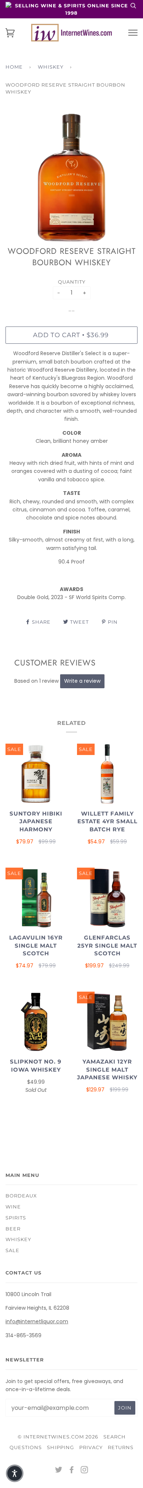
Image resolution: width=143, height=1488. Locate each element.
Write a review (82, 681)
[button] (14, 1473)
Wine (13, 1207)
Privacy (91, 1447)
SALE (12, 1250)
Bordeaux (21, 1196)
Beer (13, 1229)
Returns (120, 1447)
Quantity (71, 282)
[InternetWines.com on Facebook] (72, 1471)
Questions (26, 1447)
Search (114, 1437)
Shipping (60, 1447)
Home (14, 67)
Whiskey (50, 67)
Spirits (16, 1218)
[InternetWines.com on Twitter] (59, 1471)
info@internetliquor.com (37, 1321)
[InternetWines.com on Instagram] (84, 1471)
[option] (72, 178)
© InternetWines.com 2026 (58, 1437)
